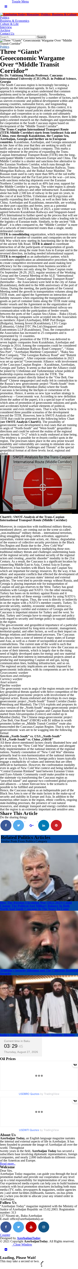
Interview (6, 27)
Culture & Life (9, 24)
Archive (5, 30)
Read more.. (7, 1163)
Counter (5, 1235)
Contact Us (7, 33)
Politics (4, 17)
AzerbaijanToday (29, 1238)
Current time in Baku (17, 1041)
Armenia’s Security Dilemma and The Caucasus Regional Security (39, 972)
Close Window (22, 1244)
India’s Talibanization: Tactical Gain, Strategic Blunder (37, 1035)
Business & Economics (14, 20)
